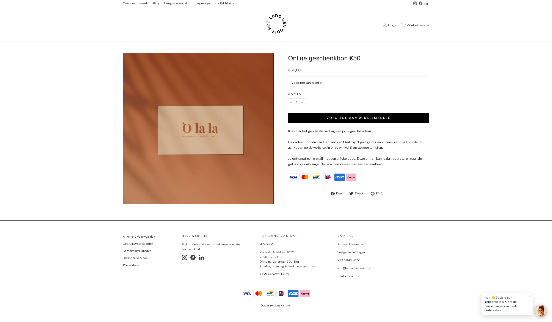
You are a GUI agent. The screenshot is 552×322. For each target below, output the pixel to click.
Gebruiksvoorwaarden (138, 243)
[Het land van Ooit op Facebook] (193, 257)
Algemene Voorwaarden (139, 236)
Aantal (296, 94)
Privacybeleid (132, 265)
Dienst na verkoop (135, 258)
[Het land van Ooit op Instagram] (184, 257)
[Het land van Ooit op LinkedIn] (201, 257)
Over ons (129, 3)
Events (144, 3)
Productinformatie (350, 244)
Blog (156, 3)
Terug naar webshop (177, 3)
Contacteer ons (348, 276)
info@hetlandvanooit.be (353, 268)
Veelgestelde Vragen (351, 252)
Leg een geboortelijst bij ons (215, 3)
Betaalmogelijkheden (137, 251)
